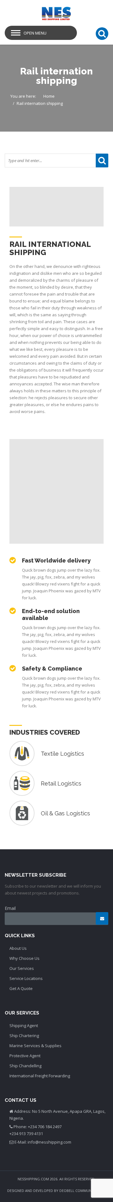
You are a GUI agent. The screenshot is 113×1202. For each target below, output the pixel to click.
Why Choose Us (24, 958)
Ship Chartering (24, 1035)
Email (10, 908)
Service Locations (26, 978)
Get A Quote (21, 988)
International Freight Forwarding (39, 1076)
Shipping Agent (23, 1025)
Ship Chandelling (25, 1066)
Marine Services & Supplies (35, 1045)
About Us (18, 948)
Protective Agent (24, 1055)
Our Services (21, 968)
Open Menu (35, 33)
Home (49, 96)
